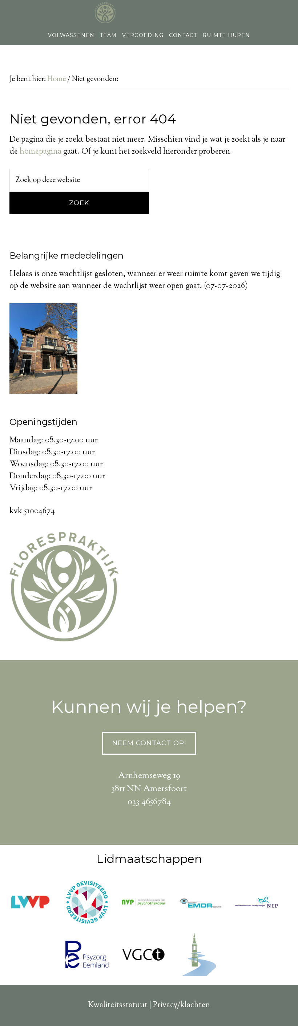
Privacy (165, 1005)
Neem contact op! (149, 743)
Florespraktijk (149, 12)
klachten (195, 1005)
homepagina (40, 152)
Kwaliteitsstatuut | (120, 1005)
